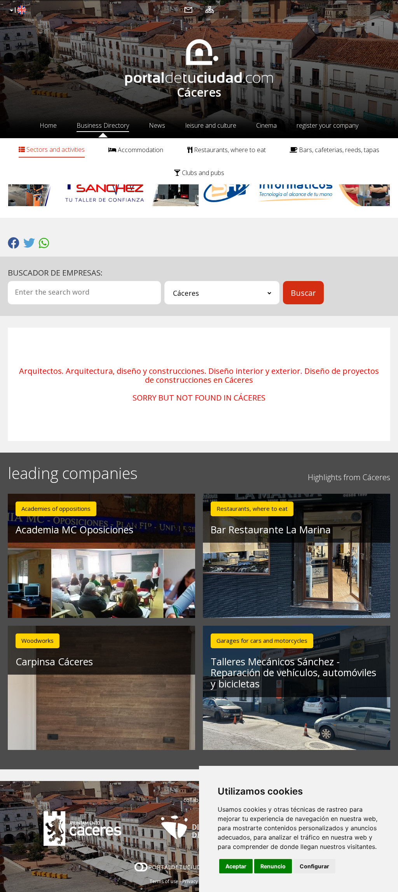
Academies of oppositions (56, 508)
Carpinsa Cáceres (54, 661)
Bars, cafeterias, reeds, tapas (338, 150)
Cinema (266, 125)
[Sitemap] (210, 9)
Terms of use (164, 881)
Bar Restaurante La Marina (271, 529)
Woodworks (37, 640)
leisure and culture (210, 125)
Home (48, 125)
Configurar (314, 866)
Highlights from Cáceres (349, 477)
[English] (17, 10)
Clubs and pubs (202, 172)
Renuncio (273, 866)
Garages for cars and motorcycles (261, 640)
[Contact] (188, 9)
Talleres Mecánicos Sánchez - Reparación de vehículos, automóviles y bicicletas (293, 673)
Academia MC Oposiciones (74, 529)
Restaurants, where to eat (229, 150)
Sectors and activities (55, 149)
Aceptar (235, 866)
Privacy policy (197, 881)
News (157, 125)
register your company (327, 125)
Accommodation (139, 150)
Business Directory (103, 125)
